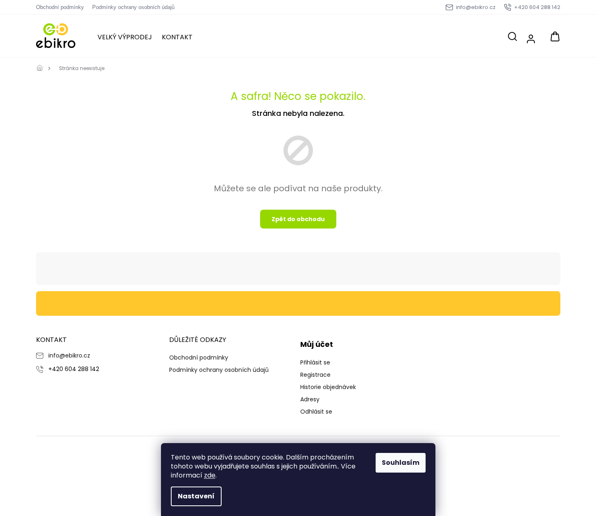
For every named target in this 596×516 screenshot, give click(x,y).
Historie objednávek (328, 387)
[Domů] (42, 68)
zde (209, 475)
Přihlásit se (315, 362)
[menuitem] (125, 37)
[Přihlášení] (530, 38)
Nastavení (196, 496)
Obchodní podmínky (60, 7)
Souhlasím (400, 462)
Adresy (310, 399)
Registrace (315, 375)
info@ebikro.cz (69, 355)
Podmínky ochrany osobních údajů (133, 7)
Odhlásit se (316, 411)
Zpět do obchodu (298, 219)
